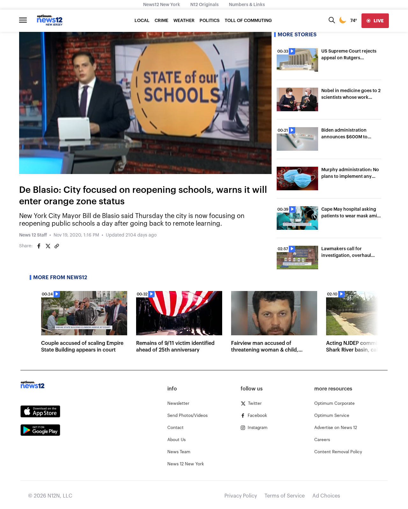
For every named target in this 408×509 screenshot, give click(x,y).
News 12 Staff (33, 235)
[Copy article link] (56, 246)
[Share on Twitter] (47, 246)
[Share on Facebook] (38, 246)
